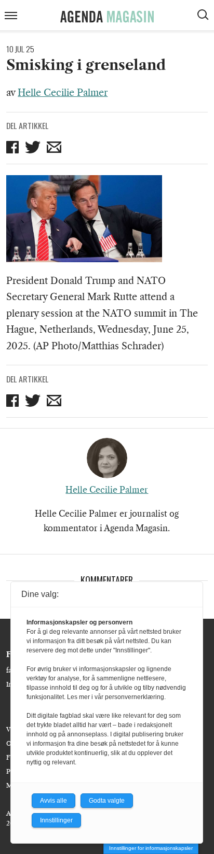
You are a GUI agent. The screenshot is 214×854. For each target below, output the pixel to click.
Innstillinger (56, 820)
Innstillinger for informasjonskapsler (151, 848)
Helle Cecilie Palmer (63, 92)
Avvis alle (53, 800)
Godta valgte (107, 800)
